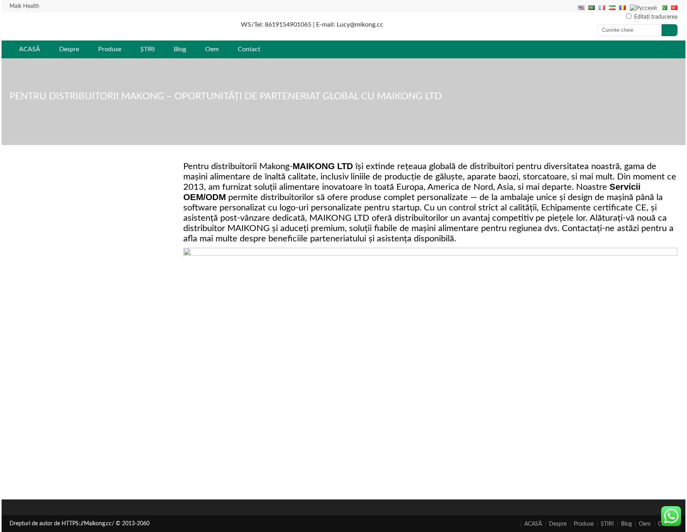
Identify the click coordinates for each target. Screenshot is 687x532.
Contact (249, 49)
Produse (109, 49)
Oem (212, 49)
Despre (69, 49)
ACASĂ (29, 49)
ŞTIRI (147, 49)
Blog (180, 49)
